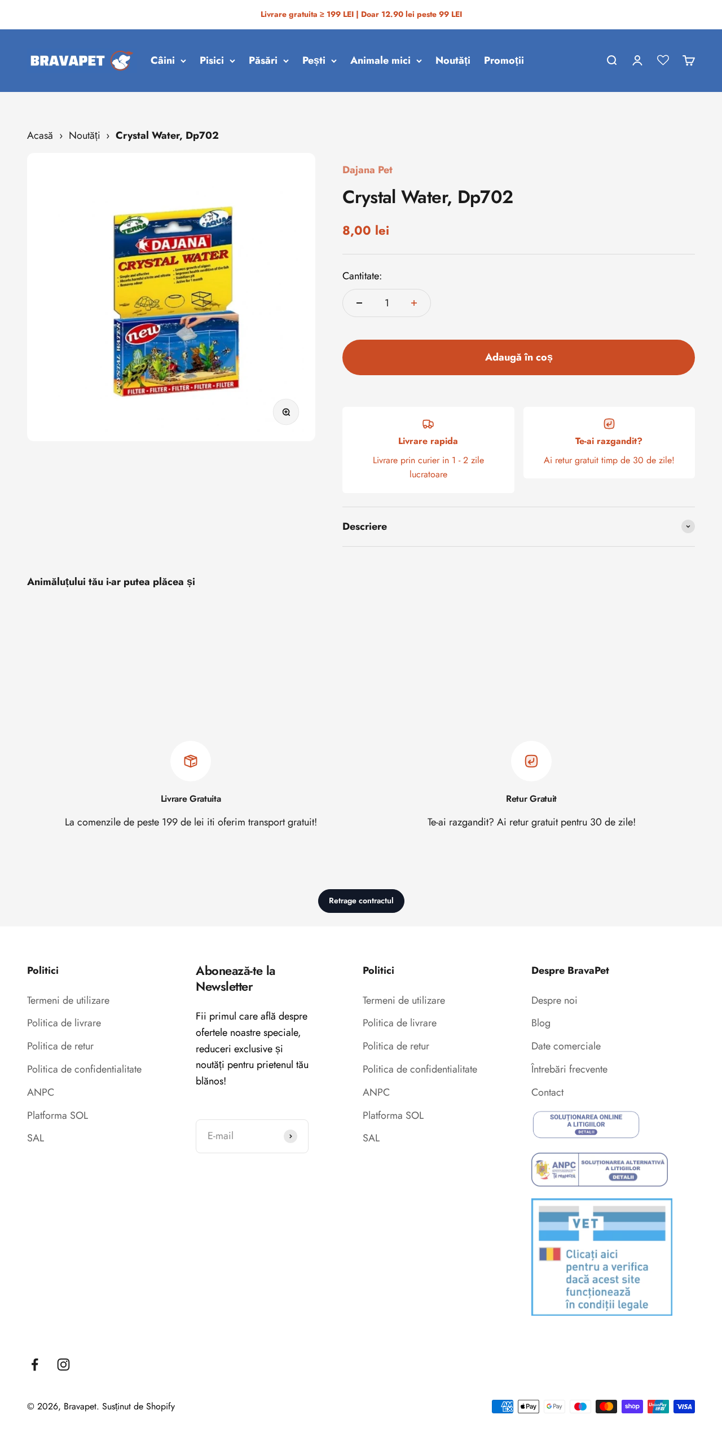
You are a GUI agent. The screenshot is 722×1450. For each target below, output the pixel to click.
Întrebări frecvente (569, 1069)
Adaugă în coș (519, 357)
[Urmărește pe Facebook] (34, 1364)
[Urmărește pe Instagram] (63, 1364)
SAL (35, 1138)
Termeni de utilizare (68, 1000)
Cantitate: (362, 276)
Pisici (212, 60)
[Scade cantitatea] (359, 303)
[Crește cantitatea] (414, 303)
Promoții (504, 60)
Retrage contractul (361, 900)
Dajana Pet (367, 169)
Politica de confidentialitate (84, 1069)
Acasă (40, 135)
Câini (163, 60)
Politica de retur (60, 1046)
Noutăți (452, 60)
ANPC (40, 1092)
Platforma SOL (57, 1115)
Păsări (263, 60)
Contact (547, 1092)
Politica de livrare (64, 1023)
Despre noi (554, 1000)
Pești (313, 60)
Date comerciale (566, 1046)
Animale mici (380, 60)
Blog (541, 1023)
